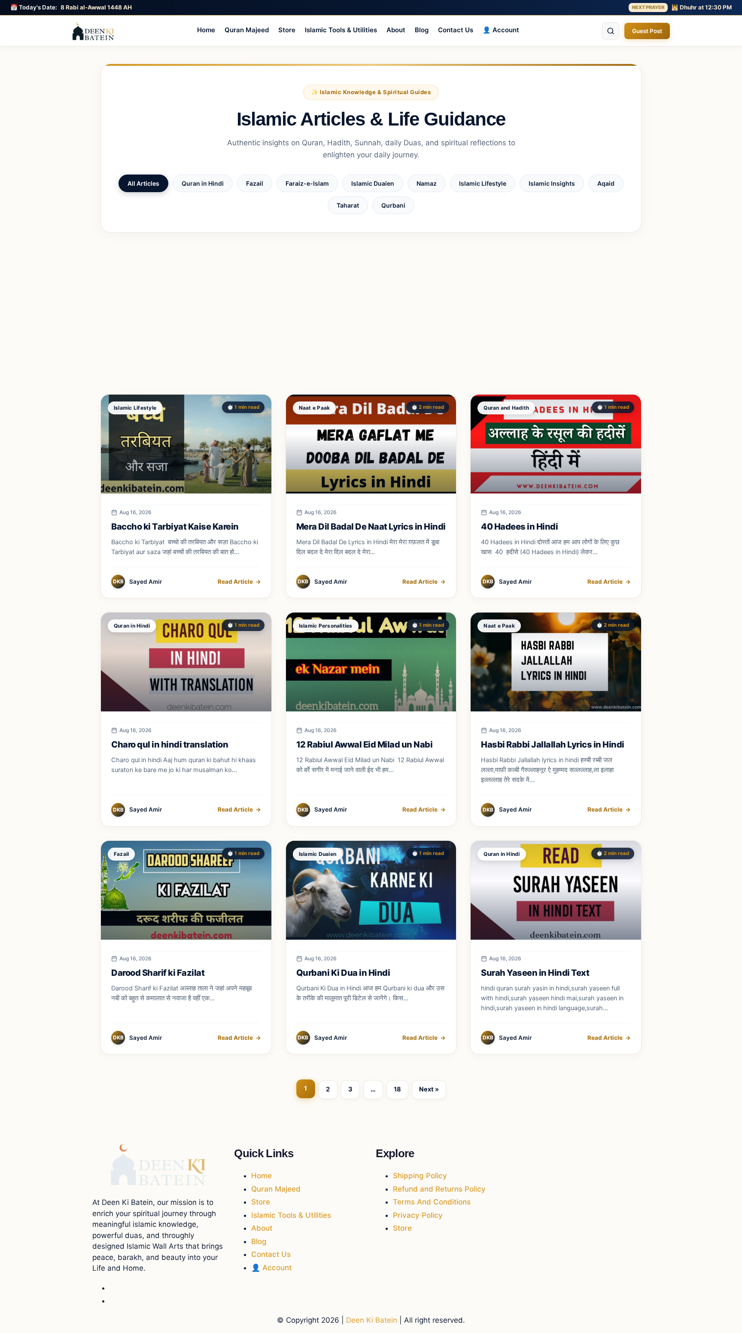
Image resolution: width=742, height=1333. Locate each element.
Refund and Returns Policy (439, 1189)
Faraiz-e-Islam (307, 183)
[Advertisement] (371, 313)
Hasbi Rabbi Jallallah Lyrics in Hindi (552, 744)
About (395, 30)
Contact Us (455, 30)
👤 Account (501, 30)
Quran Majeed (247, 30)
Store (286, 30)
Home (206, 30)
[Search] (610, 31)
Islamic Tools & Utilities (341, 30)
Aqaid (605, 183)
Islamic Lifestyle (482, 183)
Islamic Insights (552, 183)
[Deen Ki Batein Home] (93, 30)
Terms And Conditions (432, 1202)
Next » (429, 1089)
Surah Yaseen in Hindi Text (535, 973)
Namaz (427, 183)
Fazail (254, 183)
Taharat (348, 205)
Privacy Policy (418, 1215)
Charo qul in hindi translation (169, 744)
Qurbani (393, 205)
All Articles (143, 183)
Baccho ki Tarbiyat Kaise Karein (175, 526)
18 (397, 1089)
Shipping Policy (420, 1175)
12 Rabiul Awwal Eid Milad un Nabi (365, 744)
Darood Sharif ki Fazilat (157, 973)
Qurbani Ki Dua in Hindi (343, 973)
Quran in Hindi (203, 183)
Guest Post (647, 31)
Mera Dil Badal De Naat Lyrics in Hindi (371, 526)
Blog (422, 30)
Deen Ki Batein (371, 1320)
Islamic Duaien (372, 183)
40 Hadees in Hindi (519, 526)
